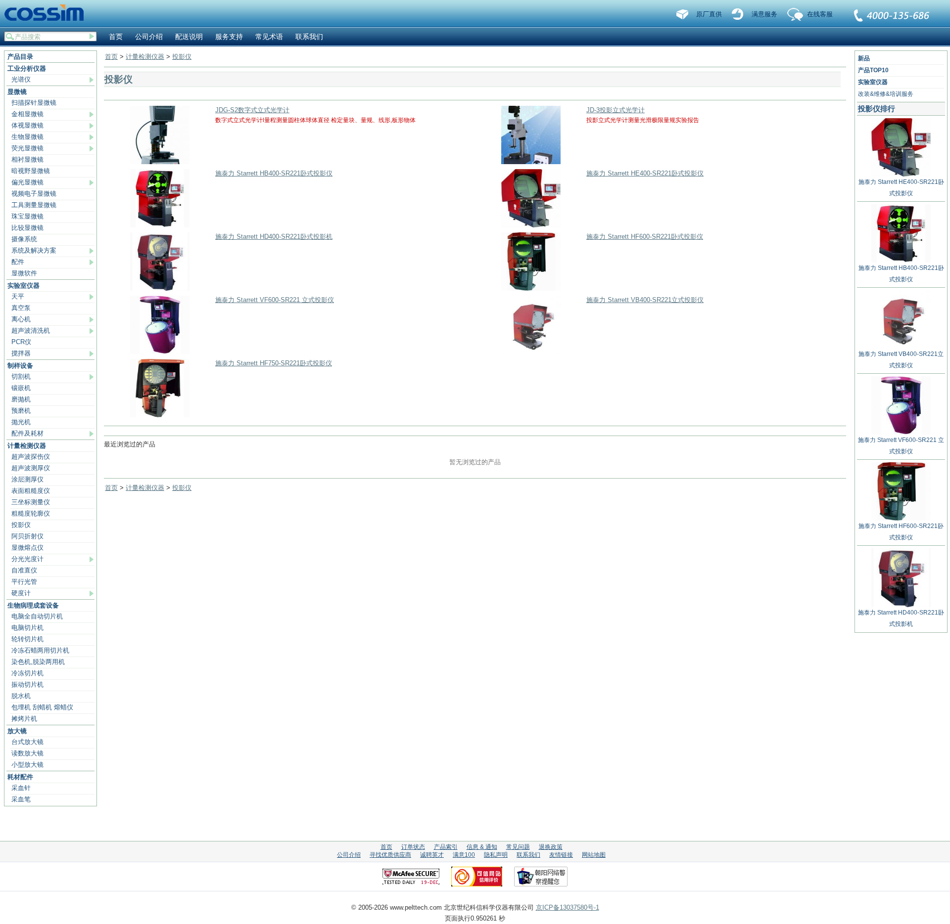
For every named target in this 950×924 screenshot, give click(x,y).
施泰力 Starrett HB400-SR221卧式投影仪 (273, 173)
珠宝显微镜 (27, 216)
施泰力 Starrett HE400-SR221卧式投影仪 (645, 173)
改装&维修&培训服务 (885, 93)
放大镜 (17, 731)
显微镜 (17, 91)
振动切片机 (27, 684)
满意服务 (764, 14)
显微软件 (24, 273)
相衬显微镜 (27, 159)
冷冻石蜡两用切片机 (40, 650)
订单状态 (413, 846)
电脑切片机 (27, 627)
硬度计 (21, 593)
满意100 (464, 854)
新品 (864, 58)
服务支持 (229, 37)
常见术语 (269, 37)
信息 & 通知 (482, 846)
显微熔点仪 (27, 547)
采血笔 (21, 799)
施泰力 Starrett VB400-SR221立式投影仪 (645, 300)
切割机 (21, 376)
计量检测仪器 (26, 445)
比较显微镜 (27, 227)
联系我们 (892, 16)
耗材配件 (20, 777)
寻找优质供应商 (390, 854)
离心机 (21, 319)
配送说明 (189, 37)
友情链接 (561, 854)
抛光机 (21, 422)
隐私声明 (496, 854)
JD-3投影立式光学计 (615, 110)
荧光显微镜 (27, 148)
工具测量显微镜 (33, 205)
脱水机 (21, 696)
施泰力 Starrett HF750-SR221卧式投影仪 (273, 363)
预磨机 (21, 410)
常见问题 (518, 846)
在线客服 (820, 14)
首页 (116, 37)
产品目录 (20, 56)
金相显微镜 (27, 114)
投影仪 (21, 524)
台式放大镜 (27, 742)
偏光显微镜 (27, 182)
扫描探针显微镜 (33, 102)
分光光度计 (27, 559)
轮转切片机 (27, 639)
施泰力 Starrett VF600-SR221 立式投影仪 (274, 300)
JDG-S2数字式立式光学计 (252, 110)
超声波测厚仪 (30, 468)
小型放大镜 (27, 764)
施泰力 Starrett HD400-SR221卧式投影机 (273, 236)
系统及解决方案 (33, 250)
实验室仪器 (23, 285)
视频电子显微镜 (33, 193)
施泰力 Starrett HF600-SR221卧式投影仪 (644, 236)
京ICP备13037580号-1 (567, 907)
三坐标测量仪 (30, 502)
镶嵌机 (21, 388)
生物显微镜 (27, 136)
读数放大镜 (27, 753)
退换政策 (551, 846)
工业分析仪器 (26, 68)
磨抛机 (21, 399)
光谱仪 (21, 79)
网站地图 (594, 854)
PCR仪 (21, 342)
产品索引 (446, 846)
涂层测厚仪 (27, 479)
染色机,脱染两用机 (38, 661)
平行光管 (24, 581)
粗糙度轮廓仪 (30, 513)
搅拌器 (21, 353)
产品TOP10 (873, 70)
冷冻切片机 (27, 673)
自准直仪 (24, 570)
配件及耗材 (27, 433)
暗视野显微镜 (30, 171)
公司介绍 (149, 37)
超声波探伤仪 (30, 456)
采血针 (21, 788)
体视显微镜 (27, 125)
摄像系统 (24, 239)
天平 (17, 296)
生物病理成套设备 (33, 605)
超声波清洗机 (30, 330)
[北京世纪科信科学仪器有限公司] (47, 13)
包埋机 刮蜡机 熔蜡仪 (42, 707)
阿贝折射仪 (27, 536)
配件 (17, 261)
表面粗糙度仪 (30, 490)
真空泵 (21, 307)
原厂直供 (709, 14)
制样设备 (20, 365)
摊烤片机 (24, 718)
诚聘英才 (432, 854)
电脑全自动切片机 (37, 616)
